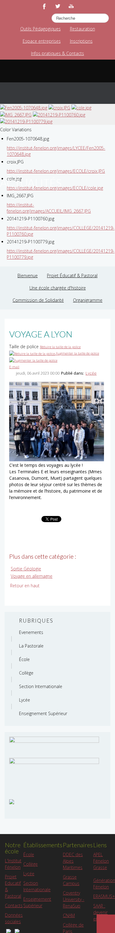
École (28, 854)
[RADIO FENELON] (11, 801)
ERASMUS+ (104, 896)
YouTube (71, 6)
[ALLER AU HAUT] (106, 924)
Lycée (91, 373)
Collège (30, 864)
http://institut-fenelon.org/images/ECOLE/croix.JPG (56, 171)
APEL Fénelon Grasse (101, 861)
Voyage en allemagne (31, 576)
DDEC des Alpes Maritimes (73, 861)
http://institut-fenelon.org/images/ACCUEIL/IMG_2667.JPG (49, 208)
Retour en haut (25, 586)
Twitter (58, 6)
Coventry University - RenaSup (73, 899)
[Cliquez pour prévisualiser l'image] (56, 421)
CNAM (69, 915)
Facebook (44, 6)
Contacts (14, 905)
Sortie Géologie (26, 569)
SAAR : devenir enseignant (104, 912)
